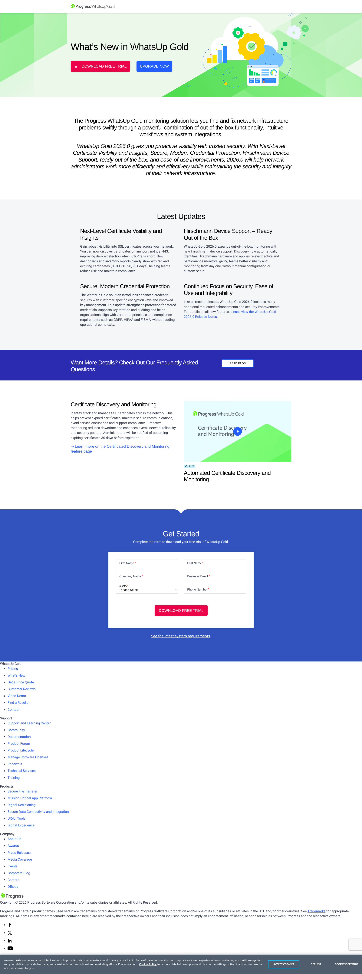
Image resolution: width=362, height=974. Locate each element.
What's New (16, 676)
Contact (13, 710)
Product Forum (19, 744)
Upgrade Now (154, 66)
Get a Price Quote (21, 682)
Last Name (194, 563)
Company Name (130, 576)
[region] (181, 964)
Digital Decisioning (22, 805)
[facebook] (10, 926)
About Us (14, 839)
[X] (10, 934)
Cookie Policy (147, 964)
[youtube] (10, 949)
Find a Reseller (19, 703)
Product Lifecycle (21, 750)
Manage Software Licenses (28, 757)
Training (14, 778)
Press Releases (19, 853)
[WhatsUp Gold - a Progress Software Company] (181, 6)
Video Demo (17, 696)
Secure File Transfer (22, 791)
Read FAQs (237, 363)
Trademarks (316, 911)
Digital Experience (21, 825)
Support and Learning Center (29, 723)
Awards (13, 846)
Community (16, 730)
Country (122, 586)
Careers (13, 880)
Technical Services (22, 771)
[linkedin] (10, 942)
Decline (316, 964)
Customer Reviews (22, 689)
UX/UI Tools (16, 819)
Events (13, 866)
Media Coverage (20, 860)
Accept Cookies (283, 964)
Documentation (19, 737)
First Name (126, 563)
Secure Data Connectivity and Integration (38, 812)
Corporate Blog (19, 873)
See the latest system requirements (180, 636)
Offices (13, 887)
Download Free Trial (104, 66)
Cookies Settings (346, 964)
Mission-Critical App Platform (30, 798)
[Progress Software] (12, 898)
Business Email (198, 576)
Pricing (13, 669)
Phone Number (197, 589)
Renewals (15, 764)
